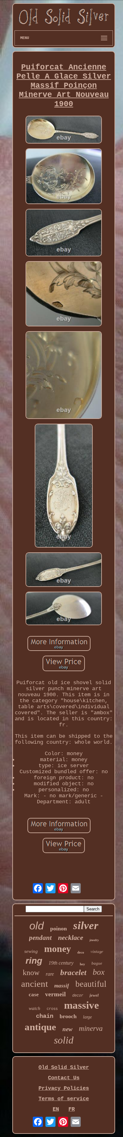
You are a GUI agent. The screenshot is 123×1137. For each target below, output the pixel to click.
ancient (34, 984)
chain (44, 1016)
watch (34, 1008)
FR (71, 1109)
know (31, 972)
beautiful (91, 984)
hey (82, 964)
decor (77, 995)
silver (85, 925)
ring (34, 961)
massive (81, 1005)
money (57, 948)
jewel (94, 995)
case (34, 995)
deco (80, 952)
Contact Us (63, 1078)
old (36, 926)
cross (52, 1009)
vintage (97, 951)
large (87, 1017)
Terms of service (63, 1099)
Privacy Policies (63, 1088)
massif (61, 986)
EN (56, 1109)
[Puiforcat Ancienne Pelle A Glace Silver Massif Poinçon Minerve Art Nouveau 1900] (63, 130)
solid (63, 1040)
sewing (31, 951)
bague (96, 963)
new (67, 1029)
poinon (58, 928)
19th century (61, 963)
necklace (70, 937)
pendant (40, 937)
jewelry (94, 940)
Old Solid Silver (63, 1067)
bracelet (73, 972)
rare (50, 974)
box (99, 972)
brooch (68, 1016)
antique (40, 1026)
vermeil (55, 994)
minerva (91, 1028)
